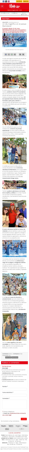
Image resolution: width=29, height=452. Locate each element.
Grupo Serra (21, 429)
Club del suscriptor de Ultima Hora (15, 6)
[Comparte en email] (14, 54)
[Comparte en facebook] (6, 54)
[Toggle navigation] (2, 6)
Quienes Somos (4, 447)
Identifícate (19, 1)
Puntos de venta (16, 447)
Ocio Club (8, 357)
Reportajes (5, 18)
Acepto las (14, 414)
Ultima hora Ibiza (11, 426)
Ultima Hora (3, 426)
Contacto (10, 447)
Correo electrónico (7, 392)
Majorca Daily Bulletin (7, 429)
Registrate (25, 1)
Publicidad (23, 447)
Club (21, 353)
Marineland (15, 357)
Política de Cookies (17, 448)
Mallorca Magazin (25, 426)
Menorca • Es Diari (18, 426)
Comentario (6, 398)
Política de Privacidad (7, 448)
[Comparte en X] (9, 54)
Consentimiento (25, 448)
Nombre (5, 386)
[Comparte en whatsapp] (12, 54)
